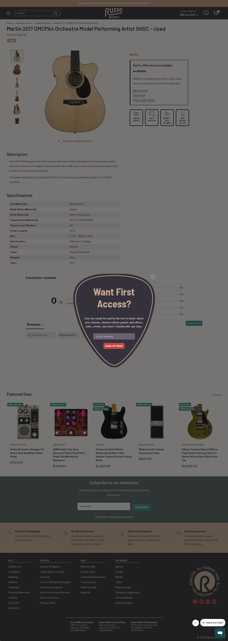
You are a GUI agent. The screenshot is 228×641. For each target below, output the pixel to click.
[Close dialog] (152, 276)
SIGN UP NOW (114, 346)
